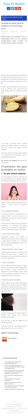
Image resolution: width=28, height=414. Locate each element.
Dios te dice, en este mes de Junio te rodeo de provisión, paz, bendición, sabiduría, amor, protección (14, 372)
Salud (20, 17)
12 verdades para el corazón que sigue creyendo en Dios (13, 362)
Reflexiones (16, 17)
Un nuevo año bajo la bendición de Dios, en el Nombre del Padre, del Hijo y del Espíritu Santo (14, 367)
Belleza (6, 17)
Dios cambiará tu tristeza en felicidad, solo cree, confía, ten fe (14, 386)
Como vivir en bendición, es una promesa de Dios (13, 383)
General (10, 17)
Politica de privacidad (14, 410)
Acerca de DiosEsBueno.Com (8, 408)
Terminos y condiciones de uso (14, 412)
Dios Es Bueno (14, 4)
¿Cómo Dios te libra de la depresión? (14, 389)
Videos (4, 19)
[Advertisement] (14, 60)
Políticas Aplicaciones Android (14, 406)
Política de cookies (22, 408)
